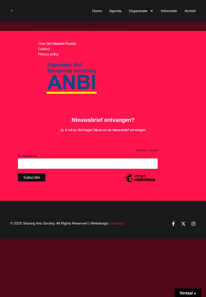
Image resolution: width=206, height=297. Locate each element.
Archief (190, 11)
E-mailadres (29, 155)
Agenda (115, 11)
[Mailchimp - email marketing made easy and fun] (140, 182)
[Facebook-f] (173, 223)
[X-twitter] (183, 223)
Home (97, 11)
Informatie (169, 11)
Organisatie (138, 11)
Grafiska (117, 223)
